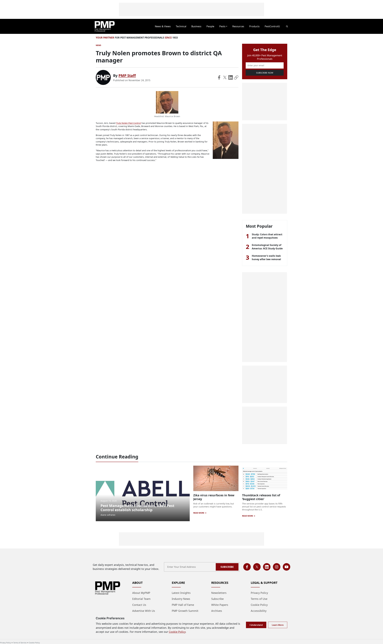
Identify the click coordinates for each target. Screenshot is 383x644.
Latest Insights (181, 593)
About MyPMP (141, 593)
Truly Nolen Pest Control (128, 123)
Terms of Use (259, 599)
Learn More (278, 625)
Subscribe (227, 567)
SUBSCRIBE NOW (264, 72)
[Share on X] (225, 77)
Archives (216, 611)
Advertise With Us (143, 611)
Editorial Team (141, 599)
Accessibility (258, 611)
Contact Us (139, 605)
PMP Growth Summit (185, 611)
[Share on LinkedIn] (230, 77)
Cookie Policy (259, 605)
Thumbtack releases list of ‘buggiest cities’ (261, 497)
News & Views (163, 26)
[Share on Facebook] (219, 77)
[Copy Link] (236, 77)
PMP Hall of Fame (183, 605)
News (98, 45)
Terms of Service (20, 643)
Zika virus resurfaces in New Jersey (213, 497)
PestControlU (272, 26)
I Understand (256, 625)
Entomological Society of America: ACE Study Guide (267, 246)
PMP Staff (127, 75)
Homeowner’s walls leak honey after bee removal (266, 257)
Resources (238, 26)
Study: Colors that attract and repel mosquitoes (267, 236)
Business (196, 26)
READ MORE (199, 512)
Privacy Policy (259, 593)
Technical (181, 26)
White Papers (219, 605)
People (210, 26)
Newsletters (219, 593)
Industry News (181, 599)
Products (254, 26)
